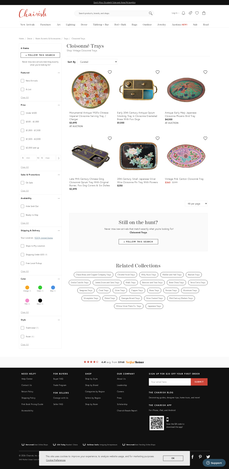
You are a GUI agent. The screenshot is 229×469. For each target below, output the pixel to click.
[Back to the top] (222, 451)
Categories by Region (95, 391)
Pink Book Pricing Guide (32, 404)
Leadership (122, 385)
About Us (121, 379)
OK (173, 458)
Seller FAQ (58, 404)
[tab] (40, 80)
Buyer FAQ (58, 379)
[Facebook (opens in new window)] (192, 456)
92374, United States (44, 238)
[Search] (150, 13)
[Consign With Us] (190, 13)
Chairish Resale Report (127, 410)
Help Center (27, 379)
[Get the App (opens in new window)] (157, 423)
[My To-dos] (183, 13)
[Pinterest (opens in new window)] (200, 456)
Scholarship (122, 404)
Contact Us (26, 385)
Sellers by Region (93, 398)
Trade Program (59, 385)
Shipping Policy (28, 398)
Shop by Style (91, 379)
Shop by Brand (91, 385)
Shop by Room (91, 404)
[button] (197, 13)
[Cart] (204, 13)
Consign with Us (60, 398)
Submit (199, 382)
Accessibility (27, 410)
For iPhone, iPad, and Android (162, 410)
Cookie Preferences (56, 460)
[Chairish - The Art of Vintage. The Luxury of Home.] (33, 13)
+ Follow (40, 55)
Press (119, 398)
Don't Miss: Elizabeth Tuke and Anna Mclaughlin (114, 2)
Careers (120, 391)
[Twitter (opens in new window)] (208, 456)
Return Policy (27, 391)
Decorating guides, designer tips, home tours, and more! (174, 397)
